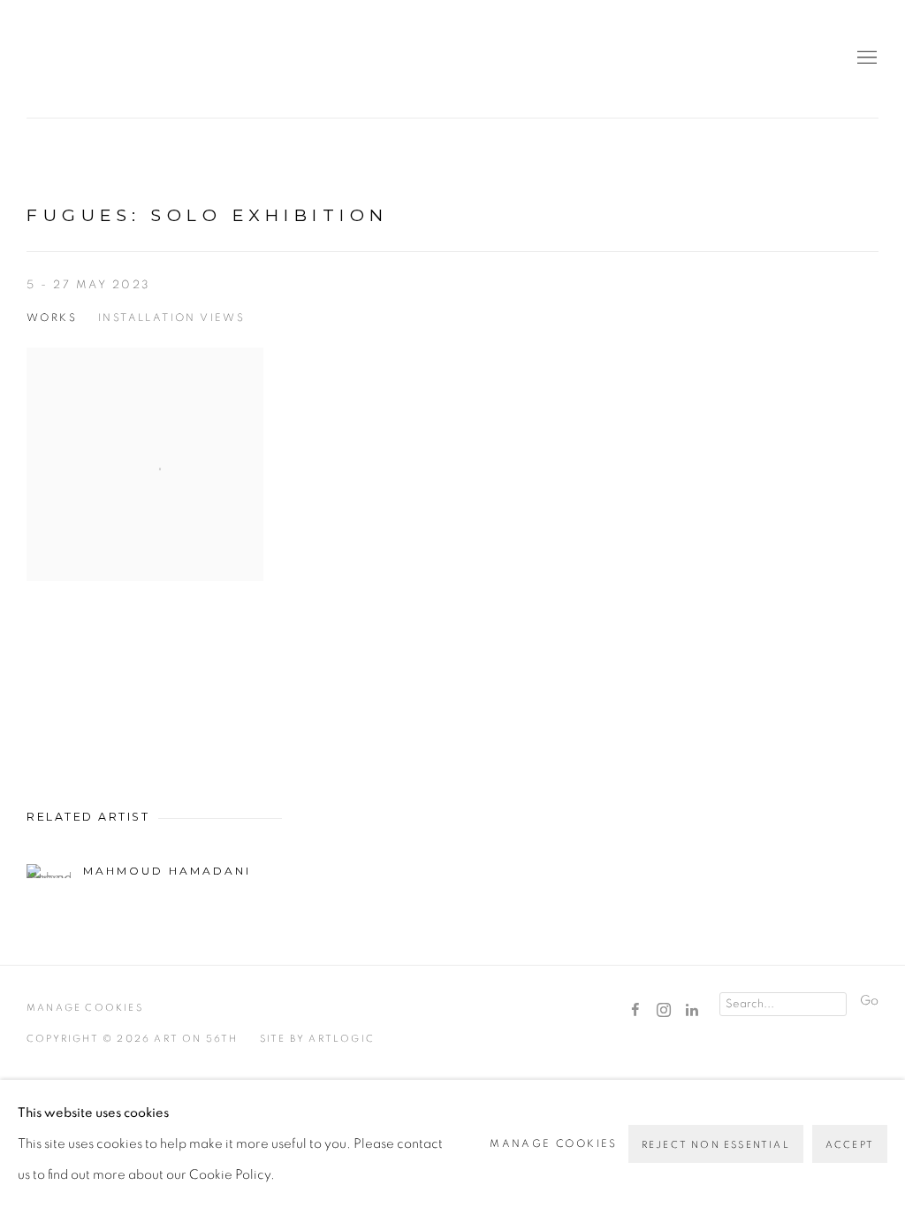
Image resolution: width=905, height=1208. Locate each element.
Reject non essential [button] (716, 1145)
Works (52, 317)
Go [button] (869, 1000)
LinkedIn (692, 1010)
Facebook (635, 1010)
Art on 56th (53, 59)
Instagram (663, 1010)
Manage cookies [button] (85, 1008)
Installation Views (171, 317)
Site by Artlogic (317, 1039)
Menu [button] (865, 58)
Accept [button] (849, 1145)
